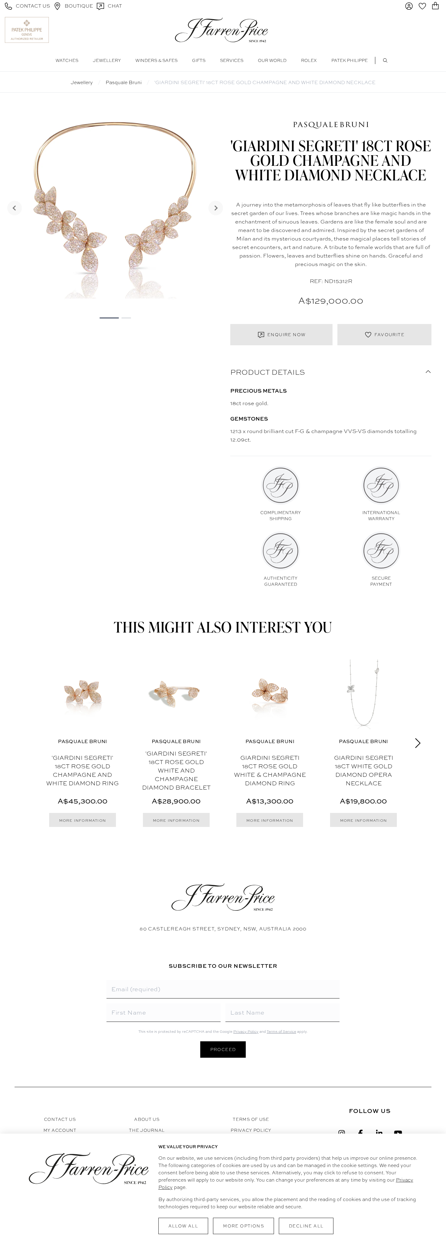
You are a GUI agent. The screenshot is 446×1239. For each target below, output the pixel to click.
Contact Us (60, 1119)
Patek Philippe (349, 60)
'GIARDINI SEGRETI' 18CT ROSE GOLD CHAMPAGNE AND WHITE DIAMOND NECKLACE (265, 82)
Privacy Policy (245, 1031)
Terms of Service (281, 1031)
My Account (59, 1130)
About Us (147, 1119)
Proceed (223, 1049)
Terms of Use (251, 1119)
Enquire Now (286, 334)
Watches (67, 60)
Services (231, 60)
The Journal (147, 1130)
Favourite (389, 334)
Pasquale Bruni (124, 82)
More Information (82, 820)
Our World (272, 60)
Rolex (309, 60)
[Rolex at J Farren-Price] (417, 29)
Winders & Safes (156, 60)
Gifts (198, 60)
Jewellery (107, 60)
